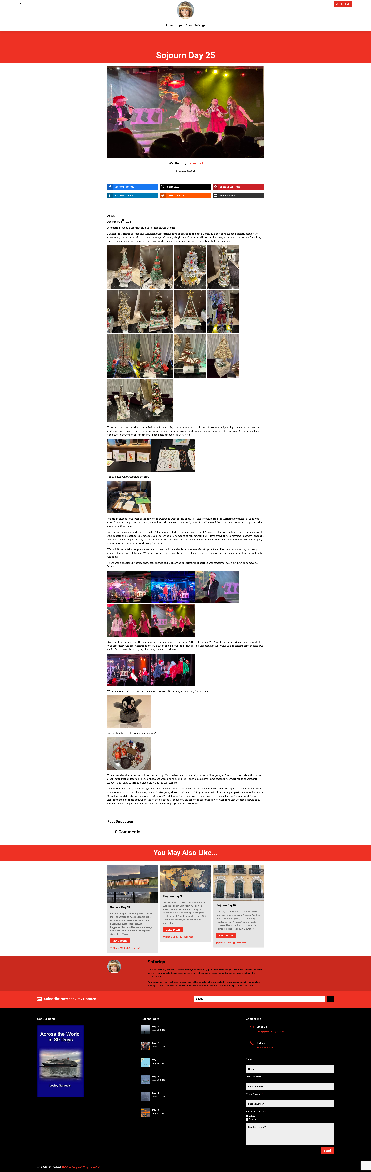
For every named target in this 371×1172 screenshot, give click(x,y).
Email (252, 1115)
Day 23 (155, 1026)
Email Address (253, 1076)
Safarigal (195, 163)
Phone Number (253, 1094)
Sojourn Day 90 (173, 896)
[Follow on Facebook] (21, 3)
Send (327, 1150)
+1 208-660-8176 (265, 1047)
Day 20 (155, 1076)
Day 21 (155, 1060)
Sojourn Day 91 (120, 907)
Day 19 (155, 1093)
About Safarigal (196, 25)
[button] (132, 187)
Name (249, 1059)
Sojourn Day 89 (226, 905)
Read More (119, 940)
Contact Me (343, 4)
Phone (252, 1119)
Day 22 (155, 1043)
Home (169, 25)
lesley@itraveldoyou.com (270, 1031)
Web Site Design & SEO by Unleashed (81, 1167)
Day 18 (155, 1110)
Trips (179, 25)
